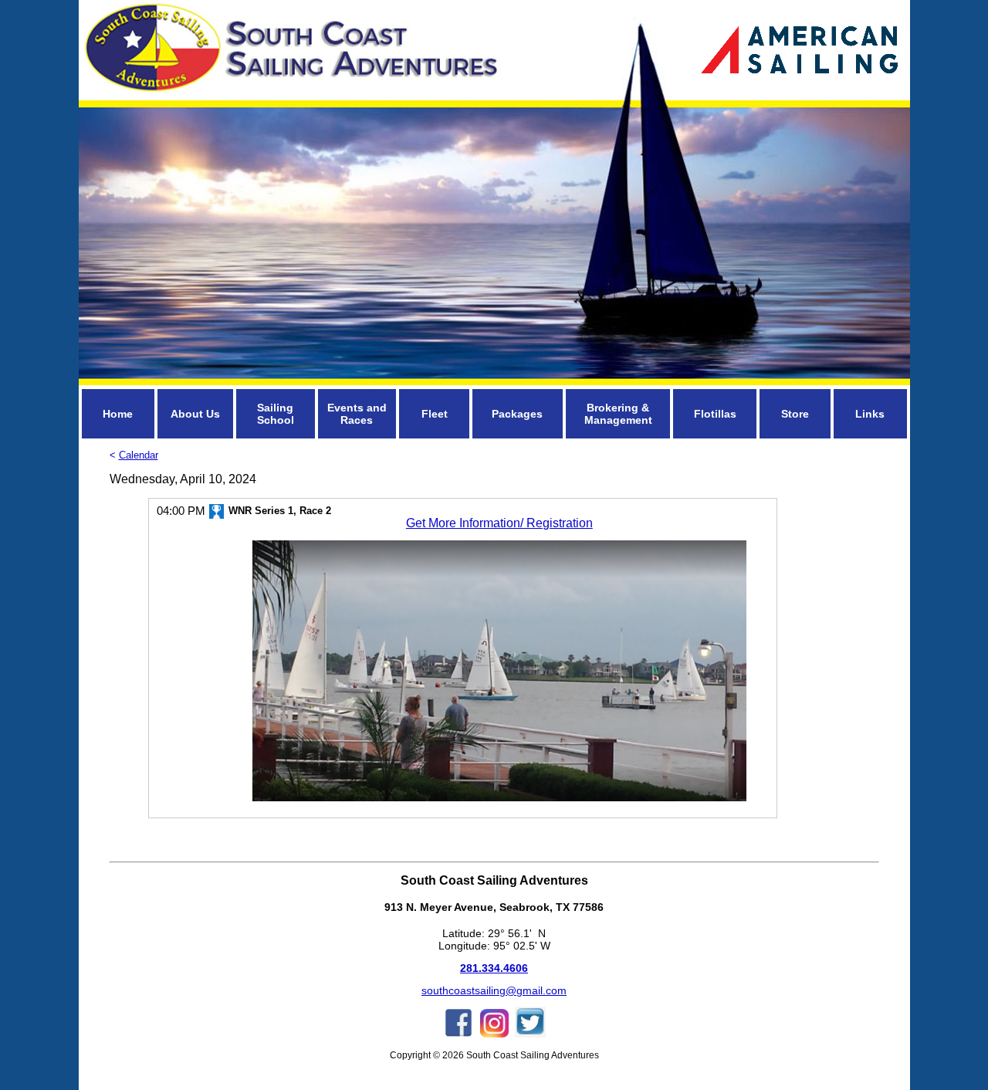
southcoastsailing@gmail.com (494, 990)
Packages (517, 414)
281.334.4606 (494, 968)
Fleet (434, 414)
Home (118, 414)
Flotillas (715, 414)
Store (795, 414)
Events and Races (357, 413)
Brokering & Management (618, 413)
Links (870, 414)
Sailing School (275, 413)
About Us (195, 414)
